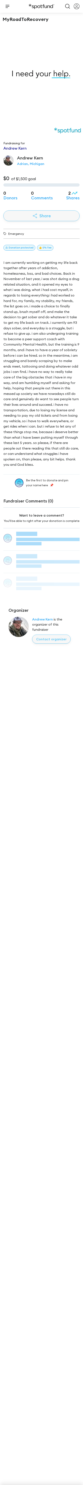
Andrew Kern (42, 619)
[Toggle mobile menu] (7, 6)
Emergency (16, 234)
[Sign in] (76, 6)
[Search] (67, 6)
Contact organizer (51, 639)
